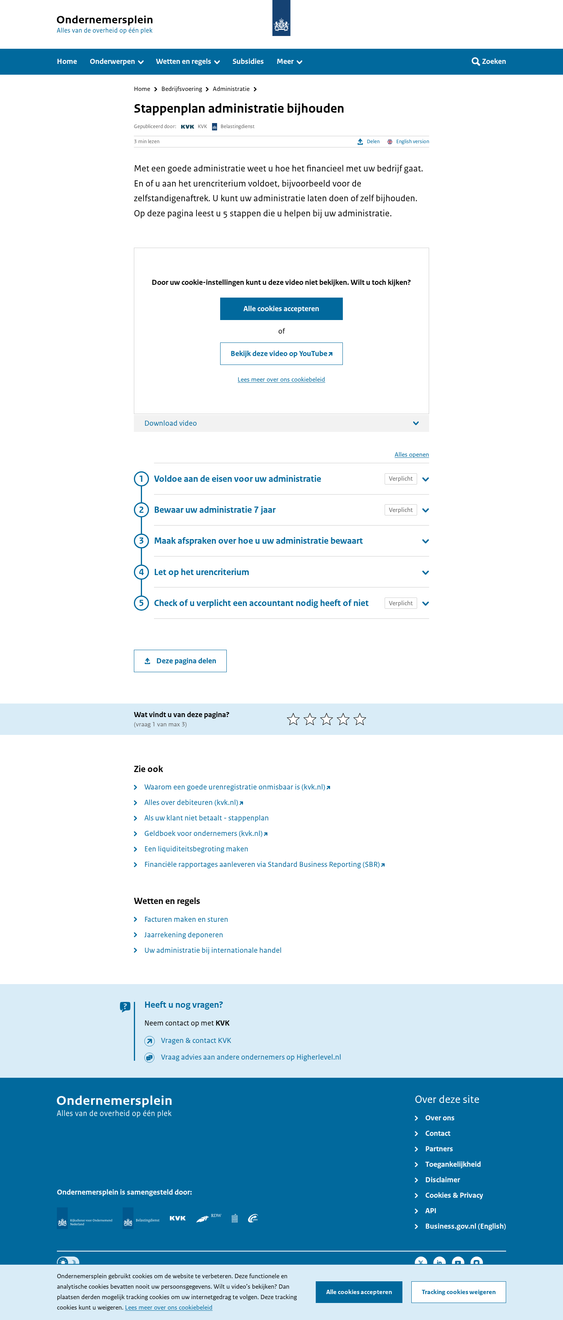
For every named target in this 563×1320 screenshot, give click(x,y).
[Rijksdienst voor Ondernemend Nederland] (84, 1218)
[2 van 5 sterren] (311, 719)
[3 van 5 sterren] (328, 719)
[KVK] (178, 1218)
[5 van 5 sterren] (361, 719)
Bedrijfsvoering (181, 89)
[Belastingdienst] (141, 1218)
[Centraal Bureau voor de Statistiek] (235, 1218)
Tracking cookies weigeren (459, 1292)
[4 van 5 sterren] (345, 719)
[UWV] (253, 1218)
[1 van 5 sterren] (295, 719)
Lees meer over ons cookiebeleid (168, 1307)
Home (142, 89)
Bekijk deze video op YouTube (279, 353)
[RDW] (208, 1218)
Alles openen (412, 455)
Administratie (231, 89)
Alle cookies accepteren (359, 1292)
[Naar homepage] (281, 18)
